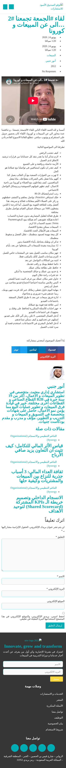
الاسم (60, 576)
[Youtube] (42, 748)
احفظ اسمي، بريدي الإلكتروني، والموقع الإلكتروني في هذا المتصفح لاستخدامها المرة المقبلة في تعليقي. (33, 617)
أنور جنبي (55, 386)
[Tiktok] (33, 748)
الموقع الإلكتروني (55, 601)
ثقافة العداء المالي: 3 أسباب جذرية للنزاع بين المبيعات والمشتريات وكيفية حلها (37, 476)
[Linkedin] (51, 748)
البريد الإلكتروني (55, 589)
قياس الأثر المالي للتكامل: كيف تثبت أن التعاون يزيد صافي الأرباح (34, 450)
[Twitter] (15, 748)
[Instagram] (24, 748)
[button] (11, 6)
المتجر (59, 700)
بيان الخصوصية (55, 723)
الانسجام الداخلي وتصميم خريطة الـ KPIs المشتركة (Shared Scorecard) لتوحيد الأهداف (38, 504)
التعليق (60, 537)
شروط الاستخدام (54, 729)
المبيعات (51, 55)
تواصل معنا (57, 711)
